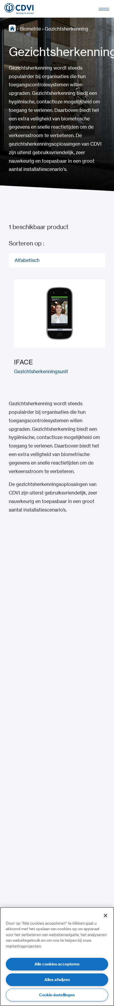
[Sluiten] (105, 915)
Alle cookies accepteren (57, 964)
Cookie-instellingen (57, 994)
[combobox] (57, 260)
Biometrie (30, 29)
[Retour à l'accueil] (19, 9)
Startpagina (12, 28)
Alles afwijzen (57, 979)
